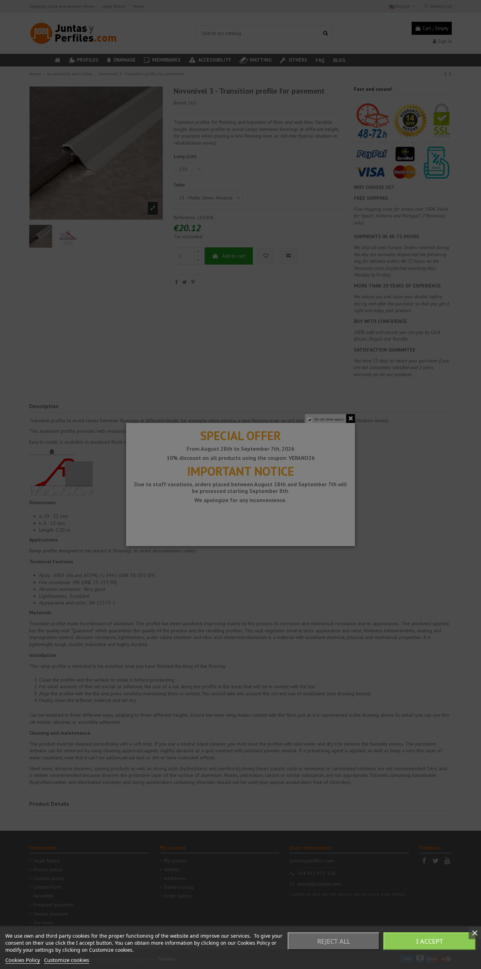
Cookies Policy (22, 959)
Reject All (333, 941)
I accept (429, 941)
